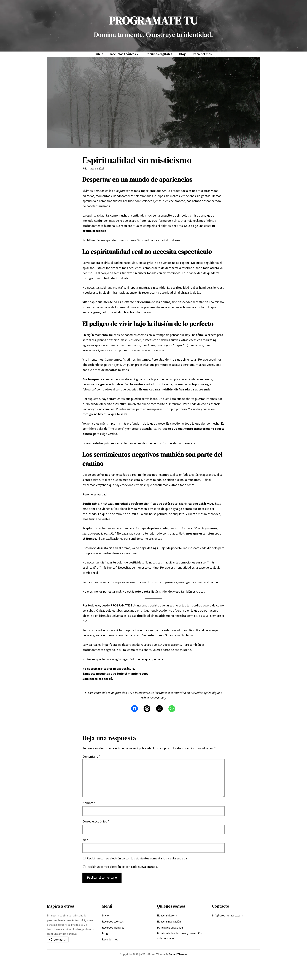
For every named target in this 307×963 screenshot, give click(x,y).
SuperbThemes (178, 954)
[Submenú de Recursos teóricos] (138, 54)
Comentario (91, 756)
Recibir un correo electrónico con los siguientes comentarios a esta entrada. (137, 858)
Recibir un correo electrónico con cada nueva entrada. (122, 867)
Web (85, 840)
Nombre (88, 803)
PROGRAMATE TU (153, 20)
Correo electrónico (95, 821)
